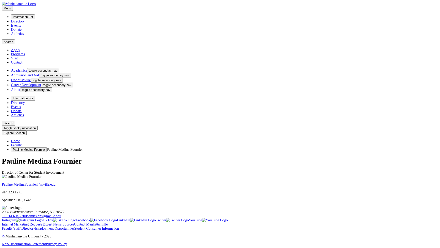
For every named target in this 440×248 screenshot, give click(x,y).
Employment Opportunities (54, 228)
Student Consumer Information (96, 228)
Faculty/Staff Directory (18, 228)
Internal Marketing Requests (22, 224)
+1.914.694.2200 (14, 216)
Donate (16, 29)
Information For (23, 17)
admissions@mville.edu (44, 216)
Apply (15, 50)
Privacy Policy (56, 244)
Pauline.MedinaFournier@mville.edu (28, 184)
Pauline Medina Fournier (29, 149)
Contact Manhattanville (91, 224)
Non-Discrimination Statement (24, 244)
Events (16, 25)
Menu (7, 8)
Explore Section (14, 133)
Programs (18, 54)
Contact (16, 62)
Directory (18, 21)
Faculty (16, 145)
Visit (14, 58)
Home (15, 141)
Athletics (17, 34)
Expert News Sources (58, 224)
